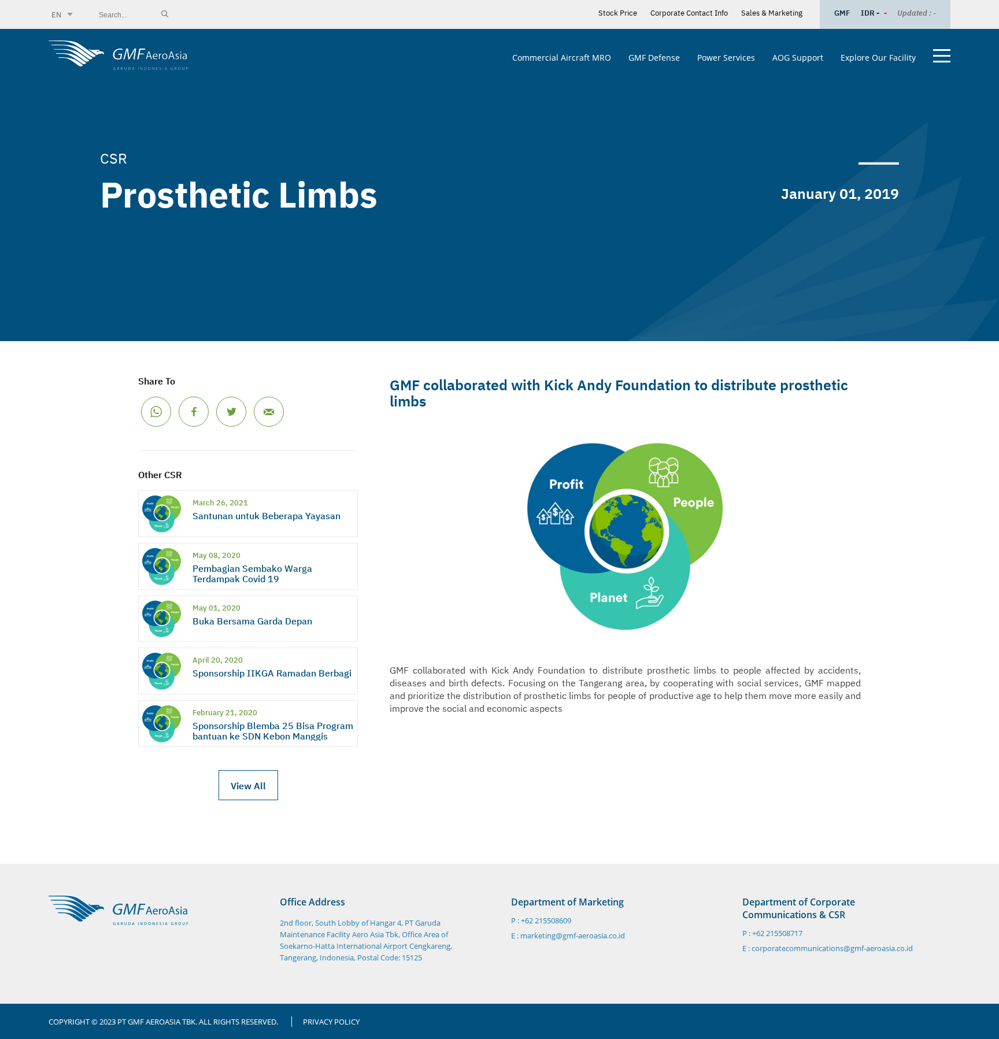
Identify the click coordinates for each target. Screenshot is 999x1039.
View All (248, 785)
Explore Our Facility (878, 57)
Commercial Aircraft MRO (561, 57)
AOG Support (797, 57)
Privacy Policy (331, 1021)
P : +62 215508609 (541, 921)
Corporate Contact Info (689, 12)
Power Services (726, 57)
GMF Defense (654, 57)
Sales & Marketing (771, 12)
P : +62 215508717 (772, 933)
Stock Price (617, 12)
